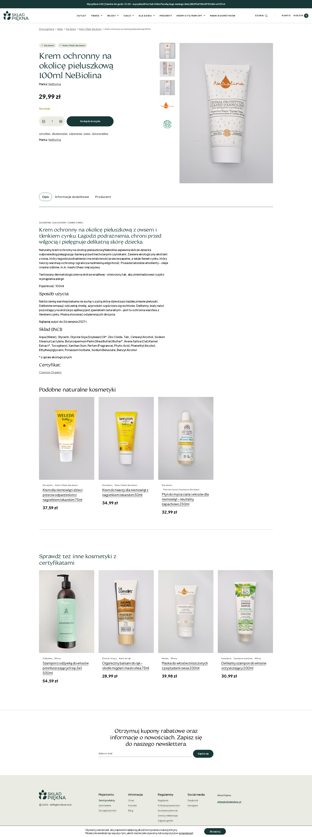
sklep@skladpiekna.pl (229, 802)
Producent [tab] (103, 197)
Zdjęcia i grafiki (165, 820)
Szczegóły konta (107, 810)
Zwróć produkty (107, 800)
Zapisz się (203, 753)
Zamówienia (105, 805)
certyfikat (44, 133)
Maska (165, 658)
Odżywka (47, 658)
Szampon (226, 658)
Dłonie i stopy (109, 658)
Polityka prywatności (169, 805)
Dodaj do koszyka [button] (67, 472)
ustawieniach (185, 833)
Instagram (193, 805)
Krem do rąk (125, 658)
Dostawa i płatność (168, 810)
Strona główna (46, 29)
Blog (130, 810)
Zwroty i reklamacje (167, 815)
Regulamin (163, 800)
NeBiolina (54, 84)
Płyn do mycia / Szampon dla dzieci (181, 489)
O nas (131, 800)
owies (86, 133)
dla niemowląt (59, 133)
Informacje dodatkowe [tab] (72, 197)
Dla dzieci (71, 29)
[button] (261, 15)
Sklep (60, 29)
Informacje (135, 794)
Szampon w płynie (243, 658)
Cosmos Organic (50, 372)
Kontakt (132, 805)
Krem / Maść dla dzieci (90, 29)
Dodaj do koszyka (90, 121)
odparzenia (75, 133)
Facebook (193, 800)
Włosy (57, 658)
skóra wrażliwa (100, 133)
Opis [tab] (45, 197)
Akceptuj (215, 831)
